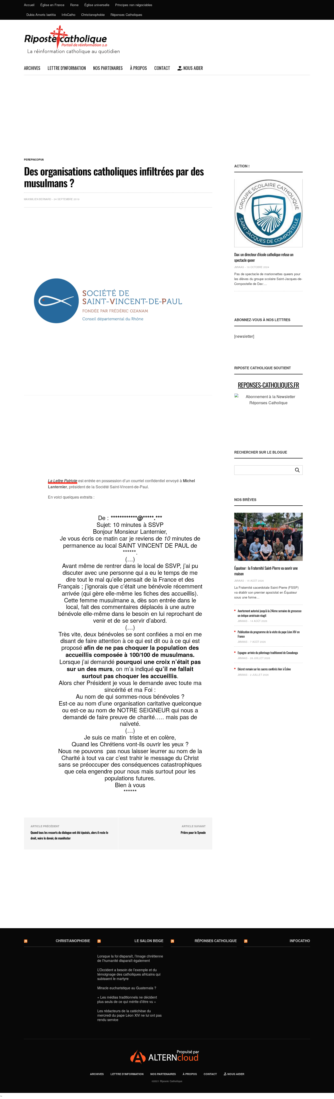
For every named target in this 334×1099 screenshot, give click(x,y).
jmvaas (239, 267)
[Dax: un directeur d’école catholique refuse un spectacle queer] (268, 213)
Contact (162, 68)
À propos (138, 68)
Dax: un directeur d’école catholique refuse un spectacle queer (263, 257)
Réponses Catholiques (126, 14)
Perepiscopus (34, 159)
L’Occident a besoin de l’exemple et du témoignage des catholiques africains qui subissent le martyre (128, 974)
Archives (32, 68)
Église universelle (96, 4)
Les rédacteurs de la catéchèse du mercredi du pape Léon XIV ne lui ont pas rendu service (129, 1015)
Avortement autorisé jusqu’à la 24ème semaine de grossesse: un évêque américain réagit (270, 613)
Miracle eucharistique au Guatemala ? (126, 987)
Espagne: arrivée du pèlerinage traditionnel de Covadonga (268, 652)
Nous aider (192, 68)
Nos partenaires (108, 68)
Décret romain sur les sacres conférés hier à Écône (264, 668)
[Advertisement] (167, 112)
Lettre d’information (67, 68)
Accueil (29, 4)
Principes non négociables (133, 4)
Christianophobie (93, 14)
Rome (74, 4)
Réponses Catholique (216, 940)
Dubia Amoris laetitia (41, 14)
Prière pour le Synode (193, 832)
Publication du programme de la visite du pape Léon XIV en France (269, 634)
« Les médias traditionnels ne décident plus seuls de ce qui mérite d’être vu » (127, 999)
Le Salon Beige (148, 940)
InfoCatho (68, 14)
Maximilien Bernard (37, 199)
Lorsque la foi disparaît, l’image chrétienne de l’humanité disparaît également (130, 958)
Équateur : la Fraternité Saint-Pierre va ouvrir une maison (266, 570)
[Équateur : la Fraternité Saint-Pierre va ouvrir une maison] (268, 537)
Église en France (52, 4)
